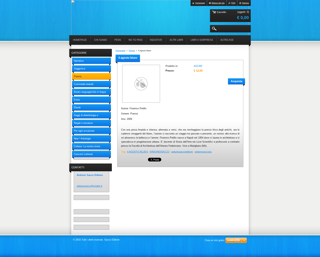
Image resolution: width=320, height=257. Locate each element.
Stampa (245, 3)
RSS (233, 3)
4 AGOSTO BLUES (137, 151)
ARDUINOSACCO (159, 151)
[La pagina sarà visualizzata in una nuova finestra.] (141, 102)
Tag (123, 151)
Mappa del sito (218, 3)
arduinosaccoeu (203, 151)
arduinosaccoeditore (182, 151)
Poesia (132, 50)
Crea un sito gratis (214, 240)
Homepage (120, 50)
